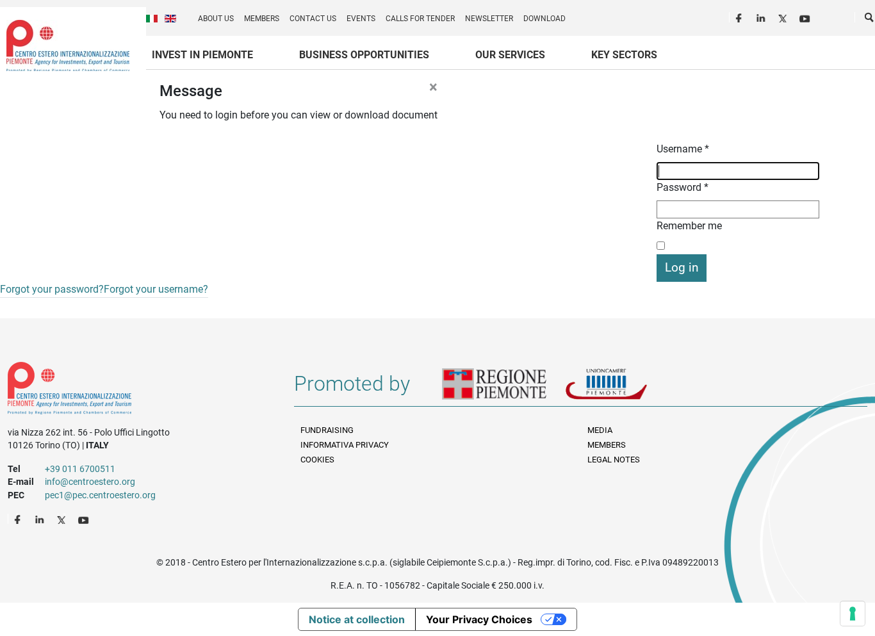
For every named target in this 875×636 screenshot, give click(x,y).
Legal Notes (613, 459)
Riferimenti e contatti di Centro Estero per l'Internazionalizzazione (137, 391)
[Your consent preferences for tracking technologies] (852, 613)
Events (361, 18)
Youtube (806, 16)
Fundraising (327, 430)
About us (216, 18)
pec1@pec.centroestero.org (100, 495)
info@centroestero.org (90, 482)
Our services (510, 55)
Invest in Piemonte (202, 55)
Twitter (784, 16)
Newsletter (489, 18)
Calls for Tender (420, 18)
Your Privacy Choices (479, 619)
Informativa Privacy (344, 445)
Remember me (689, 226)
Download (544, 18)
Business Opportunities (364, 55)
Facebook (740, 16)
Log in (681, 267)
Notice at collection (357, 619)
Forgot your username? (156, 289)
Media (599, 430)
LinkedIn (762, 16)
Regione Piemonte (503, 388)
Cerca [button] (870, 20)
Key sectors (624, 55)
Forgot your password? (52, 289)
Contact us (313, 18)
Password (682, 187)
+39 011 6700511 (80, 469)
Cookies (317, 459)
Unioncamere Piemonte (624, 388)
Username (683, 149)
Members (261, 18)
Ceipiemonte (67, 45)
